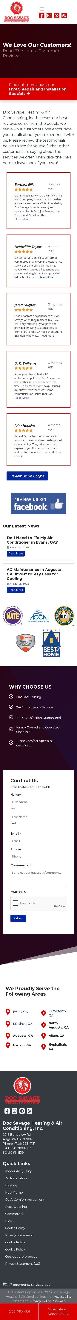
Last (13, 823)
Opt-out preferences (21, 1256)
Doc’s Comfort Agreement (24, 1199)
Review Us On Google (27, 476)
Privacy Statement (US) (22, 1263)
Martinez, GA (22, 1024)
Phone (16, 849)
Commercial (14, 1214)
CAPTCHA (18, 892)
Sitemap (59, 1301)
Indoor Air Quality (18, 1171)
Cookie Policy (15, 1228)
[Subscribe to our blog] (64, 17)
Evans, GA (20, 1012)
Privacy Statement (19, 1235)
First (13, 808)
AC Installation (16, 1178)
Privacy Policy (40, 1301)
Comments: (20, 865)
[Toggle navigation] (42, 9)
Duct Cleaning (16, 1207)
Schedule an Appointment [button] (58, 1311)
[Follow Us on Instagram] (50, 17)
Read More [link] (15, 553)
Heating (11, 1185)
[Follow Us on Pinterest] (56, 17)
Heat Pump (14, 1192)
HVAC (9, 1221)
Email (15, 833)
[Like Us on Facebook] (41, 17)
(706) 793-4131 (19, 1311)
